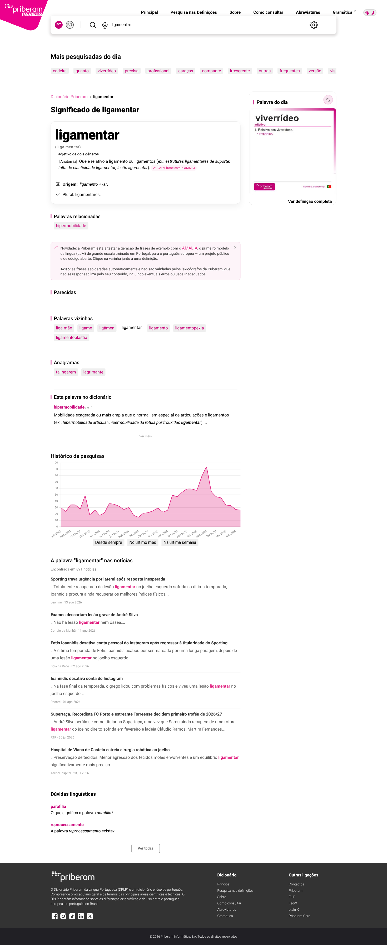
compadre (211, 70)
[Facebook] (54, 918)
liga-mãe (64, 327)
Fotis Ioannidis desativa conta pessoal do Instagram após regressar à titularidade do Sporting (139, 642)
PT (58, 25)
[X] (90, 918)
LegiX (293, 903)
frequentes (290, 70)
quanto (82, 70)
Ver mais (146, 436)
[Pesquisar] (93, 25)
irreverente (240, 70)
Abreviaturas (308, 12)
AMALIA (189, 248)
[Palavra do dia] (328, 99)
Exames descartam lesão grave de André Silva (94, 614)
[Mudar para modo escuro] (369, 12)
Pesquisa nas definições (235, 891)
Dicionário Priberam (69, 96)
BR (69, 25)
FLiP (292, 897)
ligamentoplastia (71, 337)
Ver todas (145, 848)
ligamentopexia (189, 327)
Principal (149, 12)
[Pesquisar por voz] (105, 25)
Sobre (235, 12)
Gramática (343, 12)
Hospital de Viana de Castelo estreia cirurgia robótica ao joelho (110, 749)
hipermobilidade (71, 225)
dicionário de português (159, 890)
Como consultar (268, 12)
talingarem (66, 372)
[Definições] (314, 25)
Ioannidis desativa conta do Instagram (87, 678)
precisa (132, 70)
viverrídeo (107, 70)
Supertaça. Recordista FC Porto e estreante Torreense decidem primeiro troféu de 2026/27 (136, 714)
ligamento (158, 327)
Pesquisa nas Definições (194, 12)
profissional (159, 70)
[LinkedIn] (81, 918)
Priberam (295, 891)
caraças (185, 70)
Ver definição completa (310, 201)
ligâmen (107, 327)
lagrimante (93, 372)
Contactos (296, 884)
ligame (86, 327)
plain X (294, 910)
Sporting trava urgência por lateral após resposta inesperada (108, 579)
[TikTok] (72, 918)
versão (315, 70)
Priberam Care (299, 916)
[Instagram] (63, 918)
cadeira (60, 70)
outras (265, 70)
